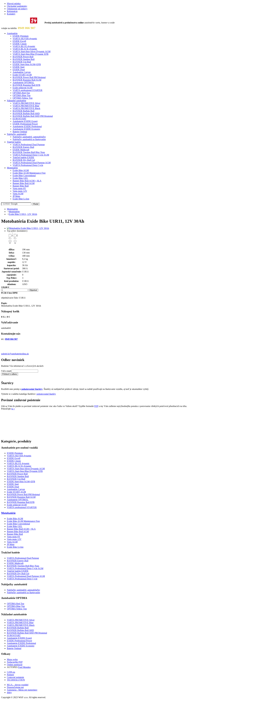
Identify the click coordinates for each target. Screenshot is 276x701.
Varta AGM (18, 193)
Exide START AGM (22, 75)
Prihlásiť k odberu (9, 374)
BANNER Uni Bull (22, 62)
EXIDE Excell (19, 41)
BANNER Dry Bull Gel (24, 160)
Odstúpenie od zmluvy (17, 8)
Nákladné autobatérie (16, 100)
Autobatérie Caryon (22, 72)
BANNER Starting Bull (23, 59)
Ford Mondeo (24, 667)
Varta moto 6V (19, 188)
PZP (96, 406)
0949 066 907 (26, 28)
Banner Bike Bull (21, 186)
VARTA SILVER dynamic (25, 38)
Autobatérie (12, 33)
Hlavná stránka (14, 3)
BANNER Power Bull (23, 56)
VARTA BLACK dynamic (25, 49)
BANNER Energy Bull (23, 147)
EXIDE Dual (19, 69)
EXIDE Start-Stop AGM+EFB (27, 64)
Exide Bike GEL (20, 178)
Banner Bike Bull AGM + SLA (27, 180)
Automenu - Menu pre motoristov (22, 690)
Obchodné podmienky (17, 6)
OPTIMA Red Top (21, 93)
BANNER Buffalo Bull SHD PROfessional (33, 116)
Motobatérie (12, 168)
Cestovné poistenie (15, 677)
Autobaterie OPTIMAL (23, 82)
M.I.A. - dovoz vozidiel (17, 684)
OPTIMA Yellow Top (22, 98)
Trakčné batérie (14, 142)
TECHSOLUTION (16, 680)
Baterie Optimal (20, 131)
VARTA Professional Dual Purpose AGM (32, 162)
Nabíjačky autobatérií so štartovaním (29, 139)
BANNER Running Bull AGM (27, 80)
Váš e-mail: (6, 371)
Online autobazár (14, 664)
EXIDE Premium (20, 36)
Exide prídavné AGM (22, 87)
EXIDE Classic (20, 44)
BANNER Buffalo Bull (23, 111)
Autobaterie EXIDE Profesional (27, 126)
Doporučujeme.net (15, 687)
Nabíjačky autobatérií (16, 134)
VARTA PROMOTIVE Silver (26, 103)
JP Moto (16, 196)
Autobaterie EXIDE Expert (25, 121)
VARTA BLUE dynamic (24, 46)
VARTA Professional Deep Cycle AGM (31, 155)
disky (9, 692)
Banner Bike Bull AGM (23, 183)
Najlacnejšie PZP (15, 662)
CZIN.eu (11, 672)
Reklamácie (12, 11)
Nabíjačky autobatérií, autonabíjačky (29, 137)
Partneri (10, 674)
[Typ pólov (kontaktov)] (12, 244)
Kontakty (11, 14)
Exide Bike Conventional (24, 175)
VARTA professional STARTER (27, 90)
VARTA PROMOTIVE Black (26, 108)
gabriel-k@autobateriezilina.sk (15, 354)
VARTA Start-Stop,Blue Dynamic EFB (30, 54)
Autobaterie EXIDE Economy (26, 129)
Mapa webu (12, 659)
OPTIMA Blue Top (21, 95)
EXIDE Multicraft (21, 149)
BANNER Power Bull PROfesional (29, 77)
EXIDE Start (18, 67)
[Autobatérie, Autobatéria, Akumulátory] (22, 22)
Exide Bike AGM (21, 170)
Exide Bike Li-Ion (21, 199)
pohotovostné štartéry (32, 389)
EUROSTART (19, 118)
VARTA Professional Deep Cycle (28, 165)
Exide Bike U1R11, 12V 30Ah (23, 214)
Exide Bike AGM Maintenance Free (29, 173)
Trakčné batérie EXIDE (23, 157)
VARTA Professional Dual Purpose (29, 144)
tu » (13, 409)
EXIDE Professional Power (25, 124)
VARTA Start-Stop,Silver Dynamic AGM (31, 51)
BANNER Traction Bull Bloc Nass (29, 152)
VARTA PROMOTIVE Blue (26, 106)
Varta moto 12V (20, 191)
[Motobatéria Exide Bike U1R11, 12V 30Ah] (28, 228)
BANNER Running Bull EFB (26, 85)
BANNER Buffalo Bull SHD (26, 113)
